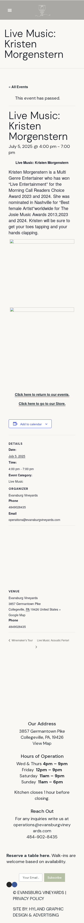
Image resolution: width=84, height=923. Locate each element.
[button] (9, 10)
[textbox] (42, 202)
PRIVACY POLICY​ (28, 898)
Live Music (16, 481)
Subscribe (55, 877)
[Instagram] (9, 884)
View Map (42, 743)
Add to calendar (31, 424)
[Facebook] (14, 884)
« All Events (18, 86)
